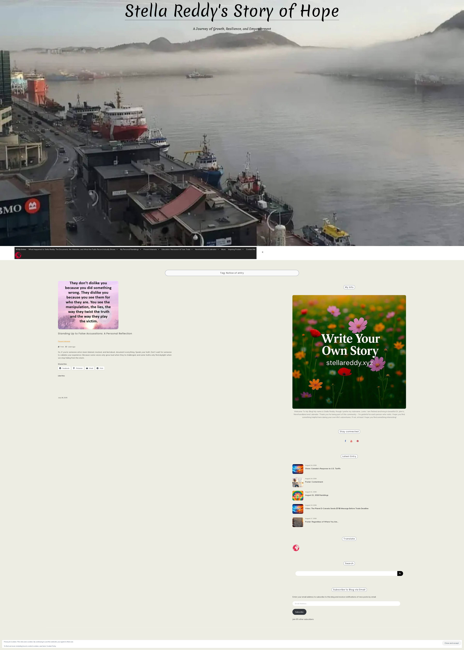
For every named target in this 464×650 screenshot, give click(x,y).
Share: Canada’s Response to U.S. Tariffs (323, 468)
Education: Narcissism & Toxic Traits (176, 249)
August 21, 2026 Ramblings (316, 495)
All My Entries (21, 249)
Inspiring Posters (234, 249)
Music (223, 249)
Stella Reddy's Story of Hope (232, 11)
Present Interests (150, 249)
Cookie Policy (51, 646)
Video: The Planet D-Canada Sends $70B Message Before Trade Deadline (337, 508)
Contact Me (250, 249)
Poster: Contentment (314, 482)
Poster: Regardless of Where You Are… (321, 522)
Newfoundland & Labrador (206, 249)
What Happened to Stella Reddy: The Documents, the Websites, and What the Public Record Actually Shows (72, 249)
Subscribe (299, 612)
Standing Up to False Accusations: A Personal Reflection (95, 333)
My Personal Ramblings (129, 249)
